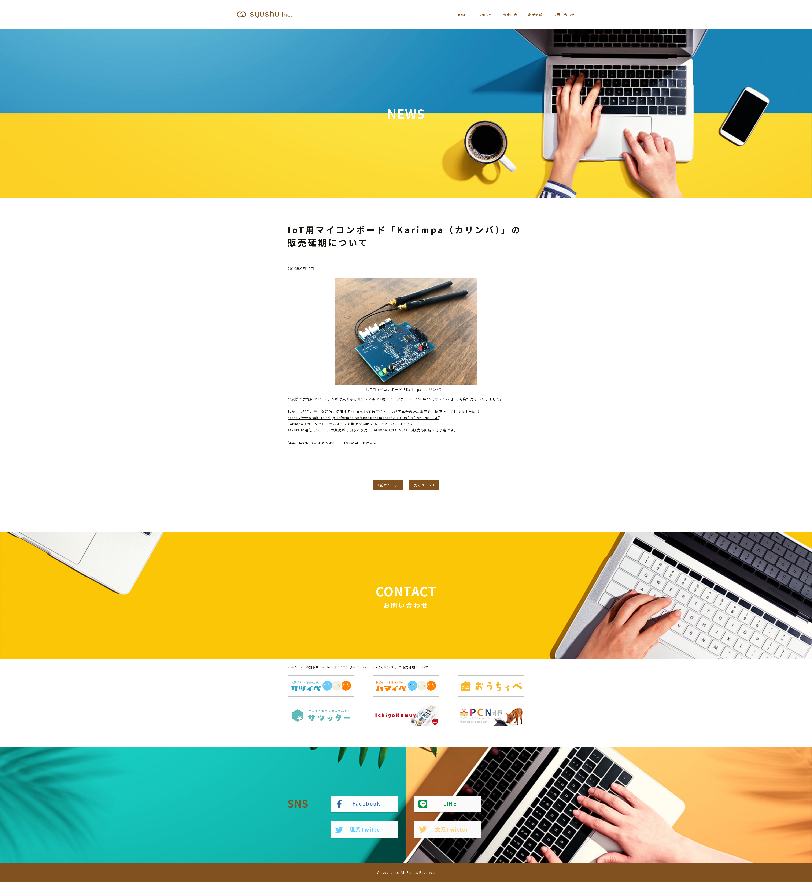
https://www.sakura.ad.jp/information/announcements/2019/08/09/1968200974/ (363, 417)
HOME (462, 14)
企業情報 (535, 14)
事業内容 (510, 14)
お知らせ (485, 14)
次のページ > (424, 484)
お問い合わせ (564, 14)
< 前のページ (388, 484)
